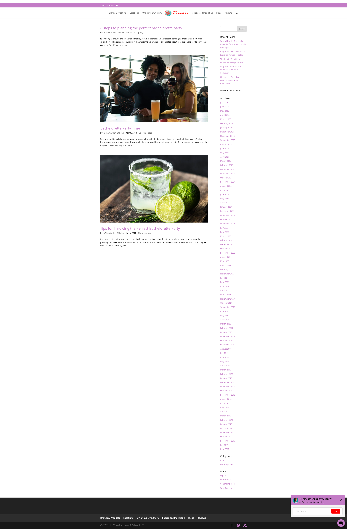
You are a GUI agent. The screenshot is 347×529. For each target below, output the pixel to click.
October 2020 (226, 303)
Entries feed (225, 479)
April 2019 (224, 365)
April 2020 (224, 319)
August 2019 (226, 349)
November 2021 (227, 273)
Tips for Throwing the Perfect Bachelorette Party (140, 228)
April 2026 (224, 115)
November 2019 (227, 336)
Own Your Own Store (152, 13)
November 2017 (227, 432)
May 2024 (224, 198)
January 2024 (226, 207)
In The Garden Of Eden (113, 32)
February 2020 (226, 328)
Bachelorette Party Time (120, 128)
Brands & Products (117, 13)
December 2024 (227, 169)
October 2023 (226, 219)
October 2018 (226, 390)
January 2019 (226, 378)
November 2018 (227, 386)
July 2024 (224, 190)
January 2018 (226, 424)
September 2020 (227, 307)
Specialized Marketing (202, 13)
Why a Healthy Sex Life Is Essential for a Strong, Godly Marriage (233, 44)
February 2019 (226, 374)
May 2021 (224, 286)
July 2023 (224, 227)
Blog (142, 32)
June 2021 (224, 282)
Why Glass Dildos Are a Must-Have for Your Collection (230, 69)
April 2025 (224, 157)
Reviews (228, 13)
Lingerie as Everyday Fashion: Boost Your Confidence (229, 80)
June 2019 (224, 357)
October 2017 (226, 436)
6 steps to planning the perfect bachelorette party (141, 27)
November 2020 (227, 299)
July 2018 (224, 403)
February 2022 (226, 269)
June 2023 (224, 232)
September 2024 (227, 181)
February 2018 (226, 420)
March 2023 (225, 236)
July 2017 (224, 445)
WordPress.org (227, 488)
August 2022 (226, 257)
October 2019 (226, 340)
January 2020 (226, 332)
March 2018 (225, 415)
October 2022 (226, 248)
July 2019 (224, 353)
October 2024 (226, 177)
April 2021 (224, 290)
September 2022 (227, 253)
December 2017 (227, 428)
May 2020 (224, 315)
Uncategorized (145, 133)
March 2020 (225, 323)
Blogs (218, 13)
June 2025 (224, 148)
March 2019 (225, 369)
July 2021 (224, 278)
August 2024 (226, 186)
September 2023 (227, 223)
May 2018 (224, 407)
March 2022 (225, 265)
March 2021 (225, 294)
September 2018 (227, 395)
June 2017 (224, 449)
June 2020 (224, 311)
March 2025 (225, 161)
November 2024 (227, 173)
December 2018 (227, 382)
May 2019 (224, 361)
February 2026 (226, 123)
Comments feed (227, 483)
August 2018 (226, 399)
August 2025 (226, 144)
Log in (223, 475)
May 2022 (224, 261)
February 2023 (226, 240)
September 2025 (227, 140)
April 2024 (224, 202)
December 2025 (227, 131)
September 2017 (227, 440)
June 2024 (224, 194)
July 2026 (224, 102)
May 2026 (224, 111)
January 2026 (226, 127)
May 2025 (224, 152)
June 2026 (224, 106)
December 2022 (227, 244)
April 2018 (224, 411)
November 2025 (227, 136)
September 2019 (227, 344)
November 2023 (227, 215)
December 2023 (227, 211)
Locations (134, 13)
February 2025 (226, 165)
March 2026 (225, 119)
